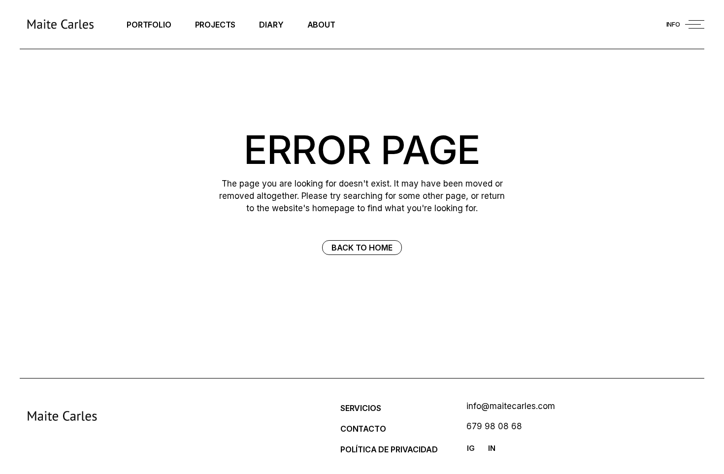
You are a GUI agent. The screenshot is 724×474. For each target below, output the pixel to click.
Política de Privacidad (388, 449)
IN (491, 448)
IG (471, 448)
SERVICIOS (360, 408)
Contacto (363, 429)
